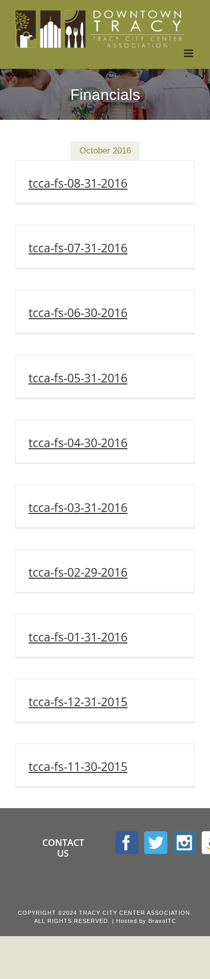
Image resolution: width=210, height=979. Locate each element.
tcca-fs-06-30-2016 (78, 312)
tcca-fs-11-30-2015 (78, 766)
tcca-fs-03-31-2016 (78, 507)
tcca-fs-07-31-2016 (78, 248)
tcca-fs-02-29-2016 (78, 572)
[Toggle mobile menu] (189, 53)
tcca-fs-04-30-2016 (78, 442)
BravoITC (162, 921)
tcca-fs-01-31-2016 (78, 637)
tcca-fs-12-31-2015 (78, 701)
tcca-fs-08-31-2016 (78, 183)
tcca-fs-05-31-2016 (78, 378)
